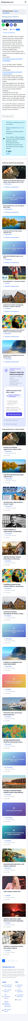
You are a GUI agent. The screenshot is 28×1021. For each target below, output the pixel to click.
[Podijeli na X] (7, 25)
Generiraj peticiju (15, 414)
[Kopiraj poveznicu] (15, 25)
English (16, 11)
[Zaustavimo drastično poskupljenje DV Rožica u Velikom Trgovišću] (14, 301)
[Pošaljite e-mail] (11, 25)
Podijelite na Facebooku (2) (13, 21)
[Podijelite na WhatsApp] (3, 25)
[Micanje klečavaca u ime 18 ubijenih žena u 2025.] (14, 202)
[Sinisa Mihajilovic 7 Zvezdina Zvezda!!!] (14, 277)
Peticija (5, 29)
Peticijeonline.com (7, 2)
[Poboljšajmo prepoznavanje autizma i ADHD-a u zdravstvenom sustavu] (14, 326)
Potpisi (15, 29)
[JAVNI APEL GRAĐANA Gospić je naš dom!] (14, 252)
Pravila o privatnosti (9, 32)
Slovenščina (6, 13)
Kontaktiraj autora (8, 116)
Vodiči (4, 982)
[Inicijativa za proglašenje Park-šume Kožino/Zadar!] (14, 352)
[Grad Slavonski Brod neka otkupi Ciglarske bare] (14, 227)
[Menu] (25, 2)
